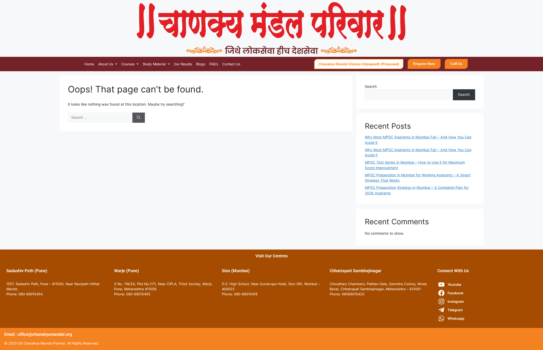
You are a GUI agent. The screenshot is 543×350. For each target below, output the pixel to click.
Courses (127, 64)
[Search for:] (100, 117)
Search (371, 86)
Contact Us (231, 64)
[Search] (138, 118)
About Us (105, 64)
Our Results (183, 64)
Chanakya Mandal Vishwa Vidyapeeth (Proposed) (358, 64)
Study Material (154, 64)
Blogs (200, 64)
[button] (107, 64)
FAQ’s (213, 64)
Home (89, 64)
